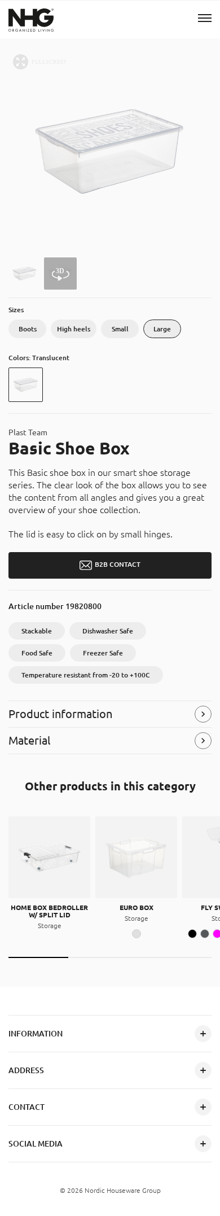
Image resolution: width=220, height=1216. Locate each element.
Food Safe (36, 653)
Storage (49, 925)
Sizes (16, 309)
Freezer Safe (103, 653)
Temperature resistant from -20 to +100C (85, 675)
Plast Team (27, 433)
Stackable (36, 631)
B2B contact (117, 564)
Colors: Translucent (38, 357)
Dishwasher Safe (107, 631)
